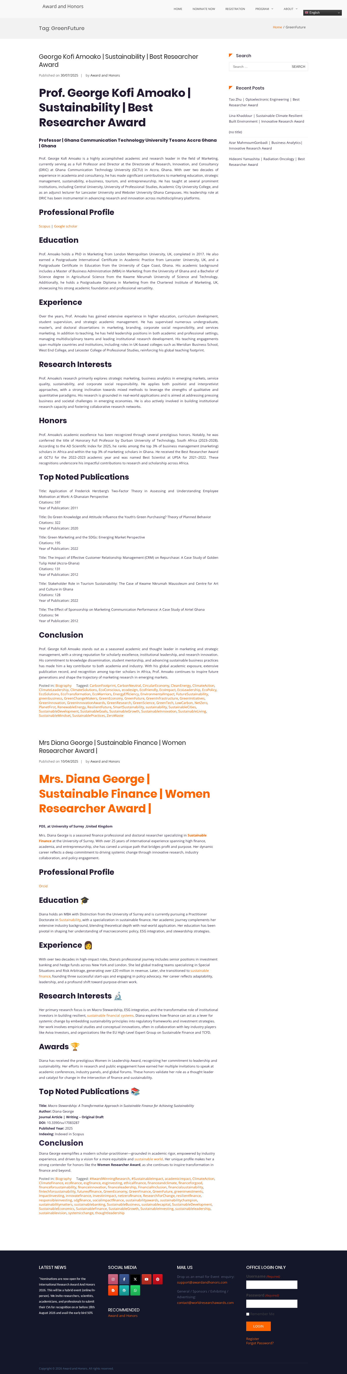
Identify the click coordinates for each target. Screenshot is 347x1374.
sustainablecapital (155, 1204)
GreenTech (165, 702)
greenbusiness (50, 698)
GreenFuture (134, 698)
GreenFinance (140, 1191)
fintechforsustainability (57, 1191)
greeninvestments (188, 1191)
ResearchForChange (159, 1195)
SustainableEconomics (56, 1208)
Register (252, 1338)
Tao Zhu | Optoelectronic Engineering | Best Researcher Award (264, 102)
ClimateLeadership (54, 689)
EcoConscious (109, 689)
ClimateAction (203, 685)
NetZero (201, 702)
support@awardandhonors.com (202, 1282)
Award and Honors (63, 6)
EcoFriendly (149, 689)
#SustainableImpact (147, 1178)
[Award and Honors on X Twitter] (135, 1279)
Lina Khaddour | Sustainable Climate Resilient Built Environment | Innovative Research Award (266, 118)
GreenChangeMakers (80, 698)
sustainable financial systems (110, 1015)
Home (178, 9)
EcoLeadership (188, 689)
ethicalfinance (135, 1183)
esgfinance (92, 1183)
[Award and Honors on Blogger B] (113, 1290)
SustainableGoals (94, 711)
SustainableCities (182, 707)
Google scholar (65, 226)
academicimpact (178, 1178)
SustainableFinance (91, 1208)
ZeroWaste (115, 715)
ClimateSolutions (83, 689)
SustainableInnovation (159, 711)
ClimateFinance (51, 1183)
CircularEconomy (156, 685)
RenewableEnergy (71, 707)
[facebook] (124, 1279)
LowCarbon (184, 702)
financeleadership (122, 1187)
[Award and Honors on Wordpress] (124, 1290)
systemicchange (80, 1213)
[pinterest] (158, 1279)
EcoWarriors (101, 694)
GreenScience (144, 702)
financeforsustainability (57, 1187)
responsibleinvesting (55, 1200)
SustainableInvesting (157, 1208)
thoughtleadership (110, 1213)
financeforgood (190, 1183)
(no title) (235, 132)
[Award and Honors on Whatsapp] (135, 1290)
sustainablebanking (89, 1204)
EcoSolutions (49, 694)
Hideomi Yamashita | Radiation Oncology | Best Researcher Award (267, 162)
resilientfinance (188, 1195)
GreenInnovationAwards (86, 702)
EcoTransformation (76, 694)
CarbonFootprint (103, 685)
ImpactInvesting (51, 1195)
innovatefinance (78, 1195)
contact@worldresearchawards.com (205, 1302)
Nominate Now (204, 9)
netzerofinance (129, 1195)
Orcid (43, 886)
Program (262, 9)
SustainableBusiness (123, 1204)
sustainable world (148, 1159)
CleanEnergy (181, 685)
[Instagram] (113, 1279)
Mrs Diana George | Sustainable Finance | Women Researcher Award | (112, 746)
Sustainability (70, 919)
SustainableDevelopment (59, 711)
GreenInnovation (52, 702)
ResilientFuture (99, 707)
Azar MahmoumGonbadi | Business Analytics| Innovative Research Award (266, 145)
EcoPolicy (209, 689)
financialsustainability (185, 1187)
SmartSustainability (128, 707)
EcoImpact (167, 689)
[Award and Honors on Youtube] (147, 1279)
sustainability (156, 707)
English (314, 12)
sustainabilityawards (142, 1200)
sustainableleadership (193, 1208)
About (288, 9)
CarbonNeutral (129, 685)
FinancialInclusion (152, 1187)
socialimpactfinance (108, 1200)
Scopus (44, 226)
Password (262, 1295)
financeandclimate (162, 1183)
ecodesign (130, 689)
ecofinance (73, 1183)
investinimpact (104, 1195)
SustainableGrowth (124, 711)
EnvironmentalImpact (157, 694)
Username (263, 1276)
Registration (235, 9)
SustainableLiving (192, 711)
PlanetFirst (47, 707)
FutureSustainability (192, 694)
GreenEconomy (111, 698)
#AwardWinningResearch (110, 1178)
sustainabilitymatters (55, 1204)
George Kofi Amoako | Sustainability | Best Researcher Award (118, 60)
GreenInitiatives (192, 698)
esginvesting (112, 1183)
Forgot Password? (260, 1343)
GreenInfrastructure (162, 698)
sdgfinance (82, 1200)
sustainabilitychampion (178, 1200)
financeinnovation (92, 1187)
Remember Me (262, 1314)
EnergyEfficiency (126, 694)
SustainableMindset (55, 715)
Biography (63, 685)
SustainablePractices (88, 715)
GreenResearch (119, 702)
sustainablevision (53, 1213)
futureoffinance (89, 1191)
